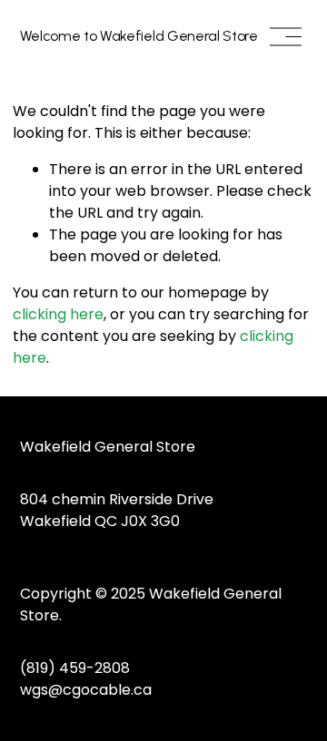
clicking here (58, 314)
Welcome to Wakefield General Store (139, 35)
